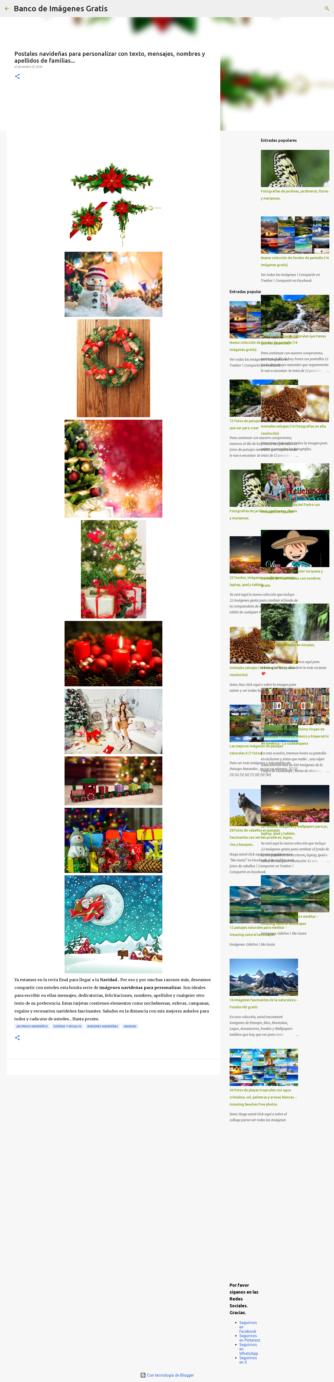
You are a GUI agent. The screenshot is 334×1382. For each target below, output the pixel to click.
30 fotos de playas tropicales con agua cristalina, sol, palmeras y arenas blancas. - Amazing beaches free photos (263, 1097)
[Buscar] (114, 8)
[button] (17, 76)
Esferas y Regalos (68, 1026)
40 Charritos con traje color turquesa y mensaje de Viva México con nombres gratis (292, 578)
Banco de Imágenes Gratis (61, 8)
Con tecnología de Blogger (170, 1375)
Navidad (130, 1026)
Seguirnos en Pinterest (249, 1338)
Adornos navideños (32, 1026)
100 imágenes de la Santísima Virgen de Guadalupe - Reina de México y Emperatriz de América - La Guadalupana (295, 736)
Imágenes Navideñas (102, 1026)
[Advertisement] (113, 124)
